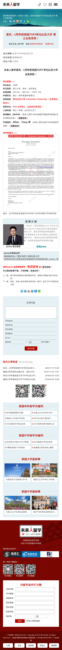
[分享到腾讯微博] (21, 21)
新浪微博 (29, 291)
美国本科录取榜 (36, 44)
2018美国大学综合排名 (43, 442)
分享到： (22, 291)
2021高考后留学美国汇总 (44, 424)
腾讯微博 (32, 291)
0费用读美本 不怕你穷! (16, 447)
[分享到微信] (28, 21)
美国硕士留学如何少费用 (44, 447)
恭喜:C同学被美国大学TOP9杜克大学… (19, 375)
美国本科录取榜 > (10, 15)
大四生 (15, 61)
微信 (39, 291)
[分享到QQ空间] (14, 21)
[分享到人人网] (24, 21)
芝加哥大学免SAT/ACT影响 (18, 442)
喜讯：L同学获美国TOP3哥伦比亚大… (19, 368)
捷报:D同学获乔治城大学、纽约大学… (19, 371)
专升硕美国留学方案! (15, 412)
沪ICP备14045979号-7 (45, 638)
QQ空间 (25, 291)
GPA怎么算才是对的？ (43, 418)
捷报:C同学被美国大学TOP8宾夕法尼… (19, 379)
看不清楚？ (45, 342)
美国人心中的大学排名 (16, 418)
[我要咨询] (49, 44)
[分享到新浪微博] (17, 21)
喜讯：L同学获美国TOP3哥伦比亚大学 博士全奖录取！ (30, 16)
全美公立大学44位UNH (43, 412)
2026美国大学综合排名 (16, 424)
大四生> (21, 15)
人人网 (35, 291)
